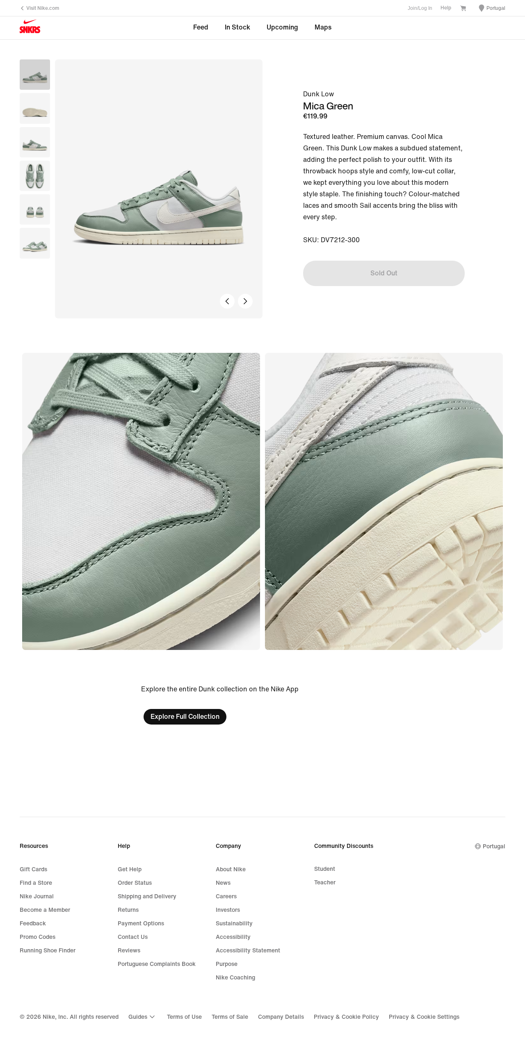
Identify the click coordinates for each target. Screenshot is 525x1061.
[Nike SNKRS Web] (30, 28)
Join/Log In (420, 8)
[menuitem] (142, 1017)
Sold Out (383, 273)
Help (446, 8)
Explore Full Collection (185, 716)
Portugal (494, 846)
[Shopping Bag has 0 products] (463, 9)
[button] (35, 108)
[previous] (227, 301)
